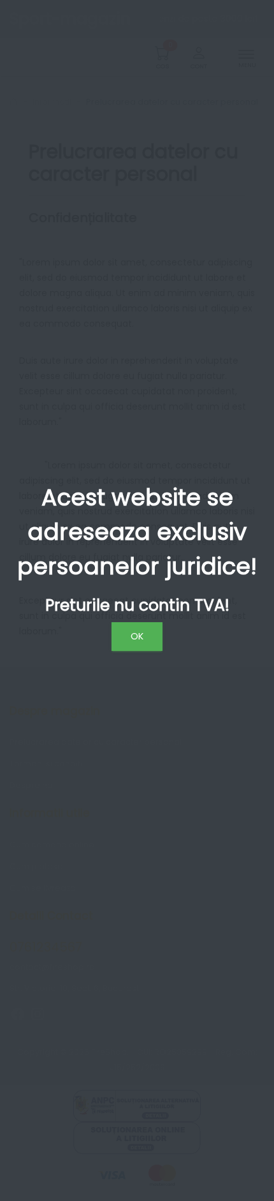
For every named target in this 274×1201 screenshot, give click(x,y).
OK (137, 636)
